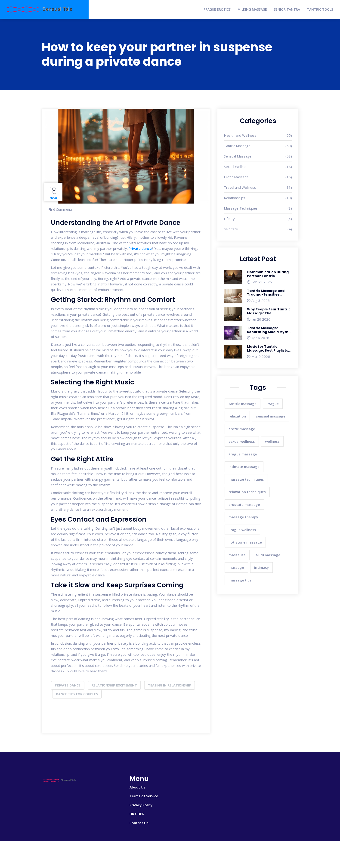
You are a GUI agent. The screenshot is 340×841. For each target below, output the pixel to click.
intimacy (261, 567)
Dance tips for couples (77, 694)
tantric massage (243, 403)
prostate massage (244, 504)
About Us (137, 787)
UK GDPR (137, 813)
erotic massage (242, 429)
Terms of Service (144, 796)
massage (236, 567)
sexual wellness (242, 441)
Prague (273, 403)
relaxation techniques (247, 491)
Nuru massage (268, 555)
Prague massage (243, 454)
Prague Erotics (217, 9)
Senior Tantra (287, 9)
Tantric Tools (320, 9)
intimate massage (244, 466)
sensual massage (270, 416)
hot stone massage (245, 542)
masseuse (237, 555)
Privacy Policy (141, 805)
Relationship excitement (114, 685)
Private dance (140, 248)
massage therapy (243, 517)
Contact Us (139, 822)
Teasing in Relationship (169, 685)
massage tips (240, 580)
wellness (272, 441)
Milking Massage (252, 9)
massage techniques (246, 479)
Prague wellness (242, 529)
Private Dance (67, 685)
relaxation (237, 416)
